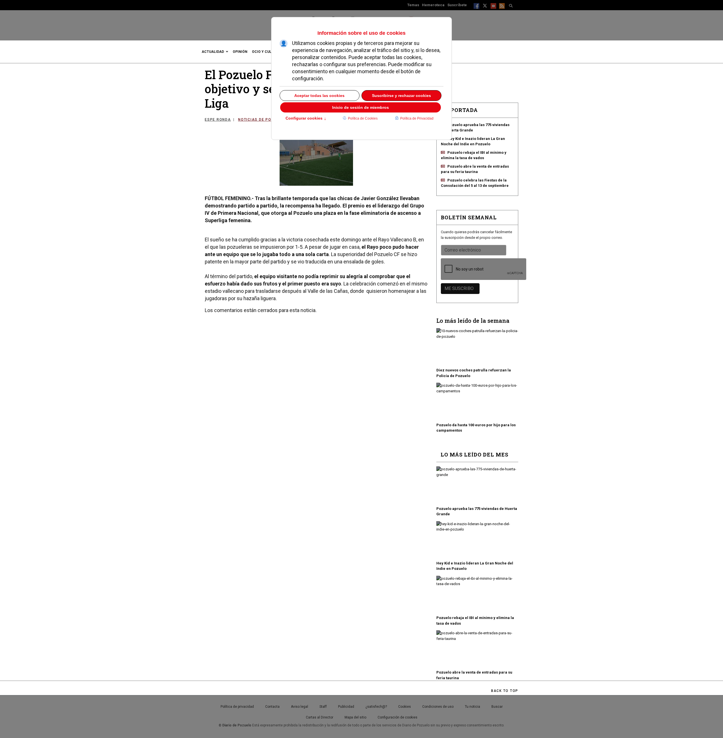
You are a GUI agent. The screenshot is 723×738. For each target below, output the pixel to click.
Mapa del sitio (355, 717)
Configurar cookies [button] (306, 119)
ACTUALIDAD (213, 52)
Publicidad (346, 707)
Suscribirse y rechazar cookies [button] (401, 95)
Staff (323, 707)
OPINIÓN (240, 52)
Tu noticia (472, 707)
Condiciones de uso (438, 707)
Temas (413, 5)
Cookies (404, 707)
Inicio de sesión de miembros (360, 107)
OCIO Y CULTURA (266, 52)
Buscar (497, 707)
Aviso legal (299, 707)
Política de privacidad (237, 707)
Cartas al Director (319, 717)
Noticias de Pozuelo (261, 120)
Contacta (272, 707)
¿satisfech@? (376, 707)
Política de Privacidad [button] (417, 118)
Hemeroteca (433, 5)
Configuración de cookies (397, 717)
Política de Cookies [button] (363, 118)
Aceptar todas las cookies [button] (319, 95)
